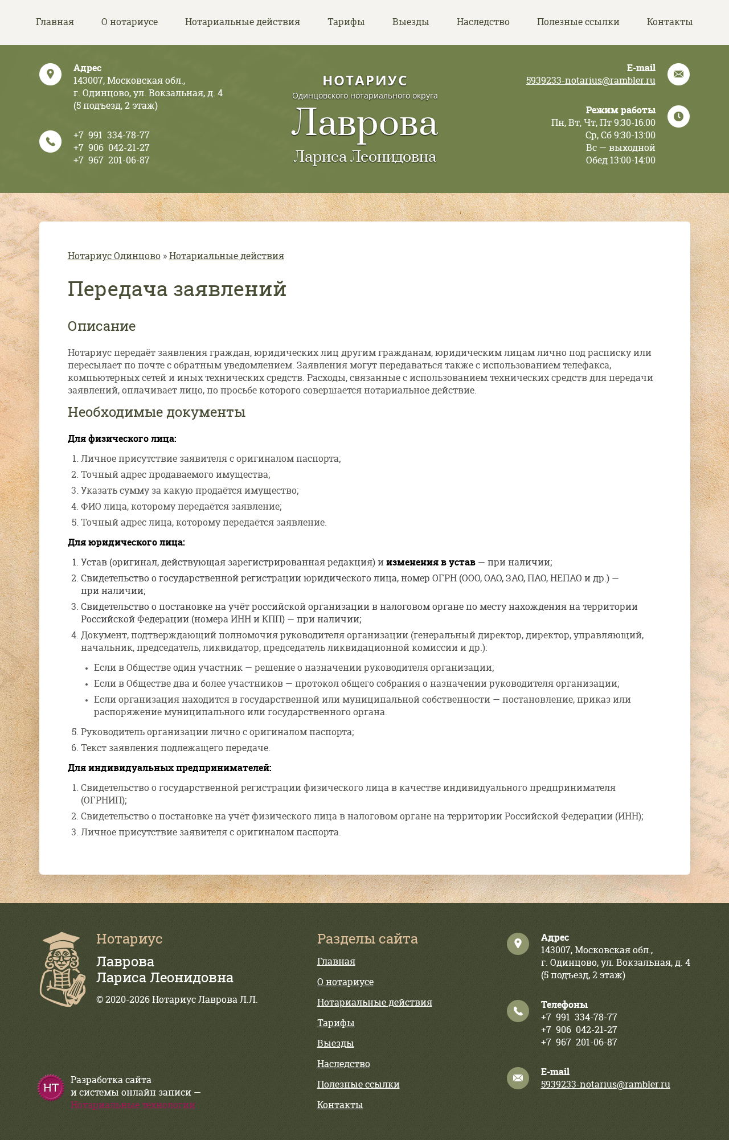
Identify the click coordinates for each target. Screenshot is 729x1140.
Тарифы (346, 22)
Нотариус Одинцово (114, 256)
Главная (55, 22)
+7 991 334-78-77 (111, 135)
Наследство (483, 22)
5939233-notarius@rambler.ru (591, 80)
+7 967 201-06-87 (111, 160)
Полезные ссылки (578, 22)
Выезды (410, 22)
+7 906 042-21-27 (111, 148)
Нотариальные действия (242, 22)
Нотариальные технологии (133, 1105)
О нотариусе (129, 22)
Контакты (670, 22)
